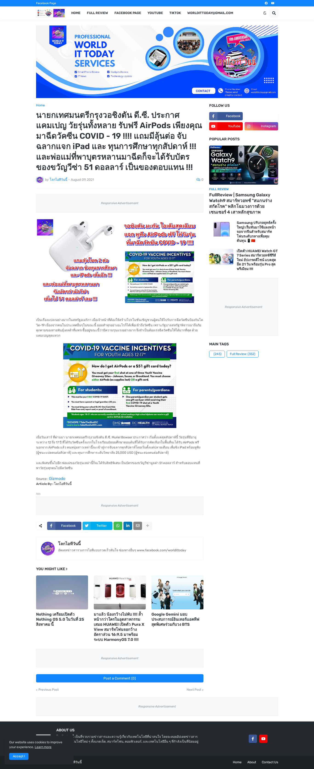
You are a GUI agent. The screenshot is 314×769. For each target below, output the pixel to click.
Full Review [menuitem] (97, 13)
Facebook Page (46, 3)
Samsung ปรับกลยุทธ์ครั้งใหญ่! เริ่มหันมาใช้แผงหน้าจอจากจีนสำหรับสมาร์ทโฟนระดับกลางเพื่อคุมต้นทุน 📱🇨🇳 (256, 232)
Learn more (43, 747)
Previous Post (48, 689)
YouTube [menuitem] (155, 13)
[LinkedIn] (127, 526)
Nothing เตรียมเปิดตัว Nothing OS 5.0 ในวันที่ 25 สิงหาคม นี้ (60, 619)
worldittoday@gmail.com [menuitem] (210, 13)
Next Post (194, 689)
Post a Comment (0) (119, 678)
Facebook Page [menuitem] (127, 13)
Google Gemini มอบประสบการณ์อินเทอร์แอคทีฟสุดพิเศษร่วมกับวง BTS (175, 619)
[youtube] (272, 3)
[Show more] (147, 526)
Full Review (242, 354)
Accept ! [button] (19, 756)
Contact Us (270, 762)
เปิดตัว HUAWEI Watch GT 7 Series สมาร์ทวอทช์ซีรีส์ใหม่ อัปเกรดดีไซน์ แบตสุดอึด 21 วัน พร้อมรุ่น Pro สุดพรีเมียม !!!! (257, 260)
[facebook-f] (253, 739)
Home (40, 105)
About (251, 762)
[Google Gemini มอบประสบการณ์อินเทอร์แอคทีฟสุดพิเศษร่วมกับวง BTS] (177, 592)
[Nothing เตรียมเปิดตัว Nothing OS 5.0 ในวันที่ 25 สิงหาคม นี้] (62, 592)
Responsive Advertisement (119, 203)
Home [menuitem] (75, 13)
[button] (265, 13)
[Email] (137, 526)
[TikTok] (274, 739)
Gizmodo (57, 478)
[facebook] (266, 3)
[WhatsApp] (118, 526)
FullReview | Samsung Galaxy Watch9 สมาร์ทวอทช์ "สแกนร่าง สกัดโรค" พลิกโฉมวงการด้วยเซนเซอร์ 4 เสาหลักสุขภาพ (240, 203)
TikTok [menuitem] (175, 13)
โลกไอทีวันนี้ (69, 543)
